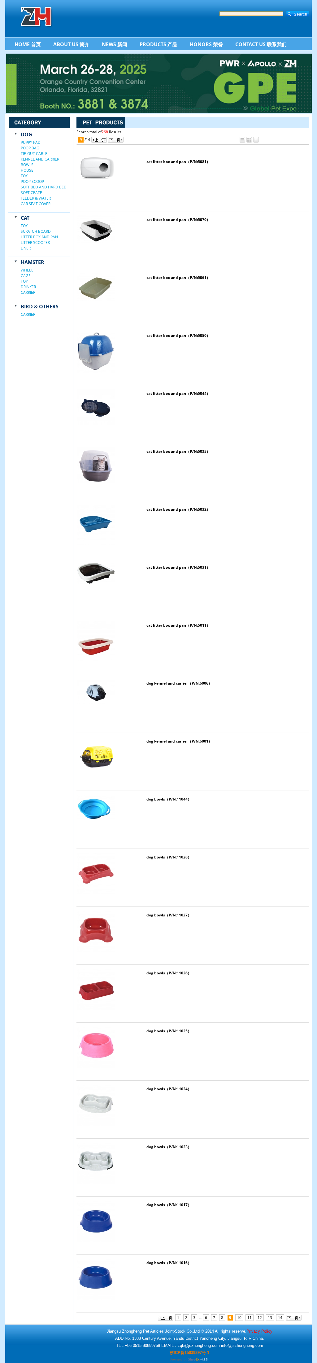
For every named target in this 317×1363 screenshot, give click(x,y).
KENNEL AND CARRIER (40, 159)
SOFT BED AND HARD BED (44, 187)
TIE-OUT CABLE (34, 153)
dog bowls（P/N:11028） (168, 857)
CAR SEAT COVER (35, 203)
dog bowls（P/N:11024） (168, 1089)
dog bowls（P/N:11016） (168, 1262)
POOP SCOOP (32, 181)
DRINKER (28, 286)
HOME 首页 (28, 44)
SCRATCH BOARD (36, 231)
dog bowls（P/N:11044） (168, 799)
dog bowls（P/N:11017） (168, 1204)
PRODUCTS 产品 (158, 44)
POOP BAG (30, 148)
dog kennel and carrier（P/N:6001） (179, 741)
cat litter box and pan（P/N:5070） (178, 219)
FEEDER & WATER (36, 198)
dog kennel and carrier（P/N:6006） (179, 683)
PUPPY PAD (31, 142)
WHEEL (27, 270)
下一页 (116, 140)
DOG (26, 134)
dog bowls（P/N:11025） (168, 1031)
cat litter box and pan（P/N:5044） (178, 393)
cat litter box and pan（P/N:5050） (178, 335)
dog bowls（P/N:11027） (168, 915)
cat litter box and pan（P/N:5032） (178, 509)
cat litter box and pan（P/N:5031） (178, 567)
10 (239, 1317)
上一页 (99, 140)
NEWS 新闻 (114, 44)
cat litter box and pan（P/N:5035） (178, 451)
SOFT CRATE (31, 192)
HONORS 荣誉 (206, 44)
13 (270, 1317)
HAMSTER (32, 262)
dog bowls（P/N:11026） (168, 973)
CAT (25, 217)
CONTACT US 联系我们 (261, 44)
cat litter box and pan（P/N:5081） (178, 161)
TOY (24, 176)
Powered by (185, 1359)
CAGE (26, 275)
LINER (26, 248)
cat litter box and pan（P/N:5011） (178, 625)
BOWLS (27, 164)
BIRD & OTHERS (40, 306)
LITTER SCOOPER (35, 242)
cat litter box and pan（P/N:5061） (178, 277)
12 (260, 1317)
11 (249, 1317)
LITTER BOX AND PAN (39, 237)
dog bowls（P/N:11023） (168, 1146)
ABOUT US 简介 (71, 44)
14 (280, 1317)
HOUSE (27, 170)
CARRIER (28, 292)
